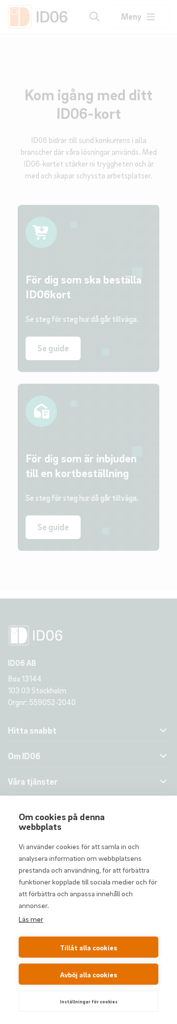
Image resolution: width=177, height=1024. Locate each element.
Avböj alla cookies (88, 974)
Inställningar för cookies (89, 1001)
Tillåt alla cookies (88, 947)
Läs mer (31, 918)
